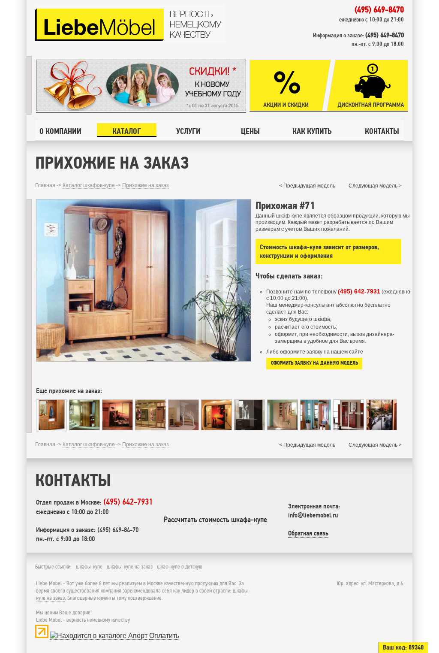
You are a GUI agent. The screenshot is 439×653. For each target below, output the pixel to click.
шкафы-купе (89, 567)
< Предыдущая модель (307, 186)
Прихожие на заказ (145, 185)
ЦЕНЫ (250, 131)
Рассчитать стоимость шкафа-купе (215, 519)
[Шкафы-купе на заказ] (130, 41)
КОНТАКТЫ (382, 131)
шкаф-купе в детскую (179, 567)
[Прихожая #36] (183, 428)
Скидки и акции (290, 86)
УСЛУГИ (188, 131)
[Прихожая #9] (117, 428)
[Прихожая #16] (249, 428)
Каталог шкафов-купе (89, 185)
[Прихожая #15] (315, 428)
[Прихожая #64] (381, 428)
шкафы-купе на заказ (130, 567)
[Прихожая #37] (216, 428)
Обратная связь (308, 533)
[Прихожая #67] (84, 428)
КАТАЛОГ (126, 131)
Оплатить (164, 635)
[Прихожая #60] (348, 428)
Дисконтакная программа (367, 86)
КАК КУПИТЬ (311, 131)
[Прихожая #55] (150, 428)
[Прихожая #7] (282, 428)
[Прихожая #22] (51, 428)
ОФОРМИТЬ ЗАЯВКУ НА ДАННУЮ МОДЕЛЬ (314, 363)
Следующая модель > (375, 186)
